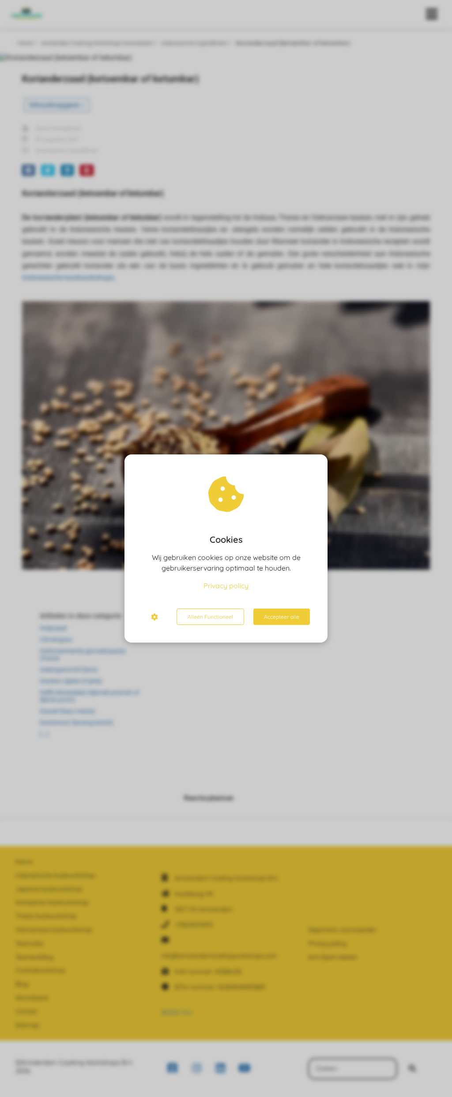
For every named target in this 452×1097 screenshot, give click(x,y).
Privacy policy (226, 585)
